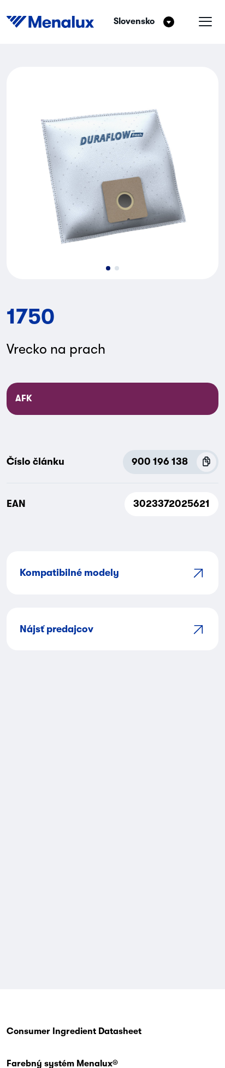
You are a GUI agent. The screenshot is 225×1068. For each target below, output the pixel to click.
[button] (108, 268)
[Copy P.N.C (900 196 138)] (206, 462)
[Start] (50, 22)
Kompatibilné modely (69, 572)
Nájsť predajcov (56, 629)
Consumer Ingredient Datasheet (74, 1031)
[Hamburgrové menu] (205, 22)
